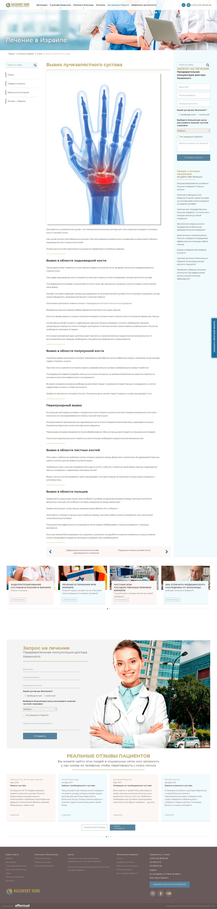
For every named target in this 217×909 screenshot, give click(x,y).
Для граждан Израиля (118, 5)
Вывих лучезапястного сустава (57, 54)
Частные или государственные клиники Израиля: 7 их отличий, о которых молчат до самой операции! (193, 213)
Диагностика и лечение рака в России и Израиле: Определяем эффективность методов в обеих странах (192, 239)
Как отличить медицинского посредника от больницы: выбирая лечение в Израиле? (191, 227)
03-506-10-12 (155, 862)
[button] (106, 608)
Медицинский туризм (18, 92)
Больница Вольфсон (44, 866)
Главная (11, 54)
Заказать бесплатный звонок (169, 884)
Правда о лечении (16, 84)
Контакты (100, 5)
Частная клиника (42, 858)
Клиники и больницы (83, 5)
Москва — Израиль (17, 101)
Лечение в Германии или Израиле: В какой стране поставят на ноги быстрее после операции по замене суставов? (193, 199)
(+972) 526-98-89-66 (159, 858)
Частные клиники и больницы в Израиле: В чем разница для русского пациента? (192, 261)
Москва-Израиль (125, 870)
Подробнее (14, 815)
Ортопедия (41, 5)
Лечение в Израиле (26, 54)
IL (183, 5)
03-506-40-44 (156, 866)
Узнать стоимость (119, 827)
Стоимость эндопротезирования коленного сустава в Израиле (89, 868)
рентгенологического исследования (114, 303)
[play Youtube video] (186, 800)
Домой (9, 858)
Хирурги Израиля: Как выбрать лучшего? (191, 251)
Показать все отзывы (94, 827)
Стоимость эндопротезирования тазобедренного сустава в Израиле (84, 860)
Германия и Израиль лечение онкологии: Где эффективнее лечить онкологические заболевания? (191, 274)
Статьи (39, 54)
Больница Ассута (42, 862)
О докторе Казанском (60, 5)
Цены (8, 873)
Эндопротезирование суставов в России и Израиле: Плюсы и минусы (192, 186)
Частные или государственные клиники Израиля (132, 587)
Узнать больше (18, 600)
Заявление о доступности (143, 5)
